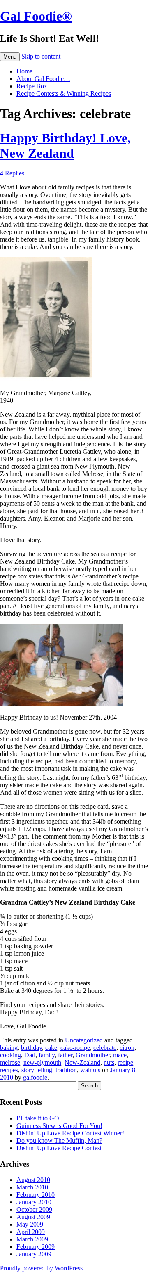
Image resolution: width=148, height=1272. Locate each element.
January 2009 (33, 1254)
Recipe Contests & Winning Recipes (63, 93)
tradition (66, 1069)
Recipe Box (31, 86)
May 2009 (29, 1224)
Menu (9, 57)
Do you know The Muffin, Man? (59, 1140)
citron (127, 1047)
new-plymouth (42, 1062)
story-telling (36, 1069)
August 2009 (33, 1216)
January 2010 (33, 1202)
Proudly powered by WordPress (41, 1268)
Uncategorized (84, 1040)
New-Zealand (82, 1062)
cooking (10, 1055)
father (65, 1055)
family (47, 1055)
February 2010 (35, 1194)
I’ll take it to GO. (38, 1118)
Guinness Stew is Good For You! (59, 1125)
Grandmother (93, 1055)
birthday (31, 1047)
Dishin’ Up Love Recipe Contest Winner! (70, 1133)
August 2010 (33, 1179)
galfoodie (35, 1077)
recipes (9, 1069)
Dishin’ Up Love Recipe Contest (59, 1147)
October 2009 (34, 1209)
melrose (10, 1062)
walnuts (90, 1069)
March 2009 (32, 1239)
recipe (125, 1062)
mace (120, 1055)
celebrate (104, 1047)
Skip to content (40, 56)
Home (24, 71)
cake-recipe (75, 1047)
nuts (109, 1062)
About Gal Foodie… (43, 78)
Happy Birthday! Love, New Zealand (65, 145)
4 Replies (12, 173)
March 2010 (32, 1187)
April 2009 (30, 1231)
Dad (29, 1055)
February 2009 (35, 1246)
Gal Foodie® (36, 16)
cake (51, 1047)
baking (9, 1047)
